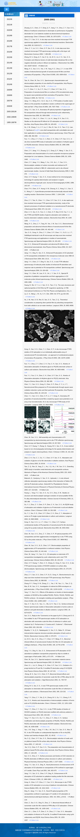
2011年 (9, 79)
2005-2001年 (12, 111)
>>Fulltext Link (66, 36)
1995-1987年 (12, 122)
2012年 (9, 73)
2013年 (9, 68)
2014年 (9, 63)
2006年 (9, 106)
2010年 (9, 84)
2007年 (9, 101)
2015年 (9, 57)
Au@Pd (37, 130)
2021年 (9, 25)
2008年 (9, 95)
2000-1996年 (12, 117)
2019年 (9, 35)
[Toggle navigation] (6, 9)
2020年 (9, 30)
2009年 (9, 90)
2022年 (9, 19)
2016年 (9, 52)
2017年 (9, 46)
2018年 (9, 41)
